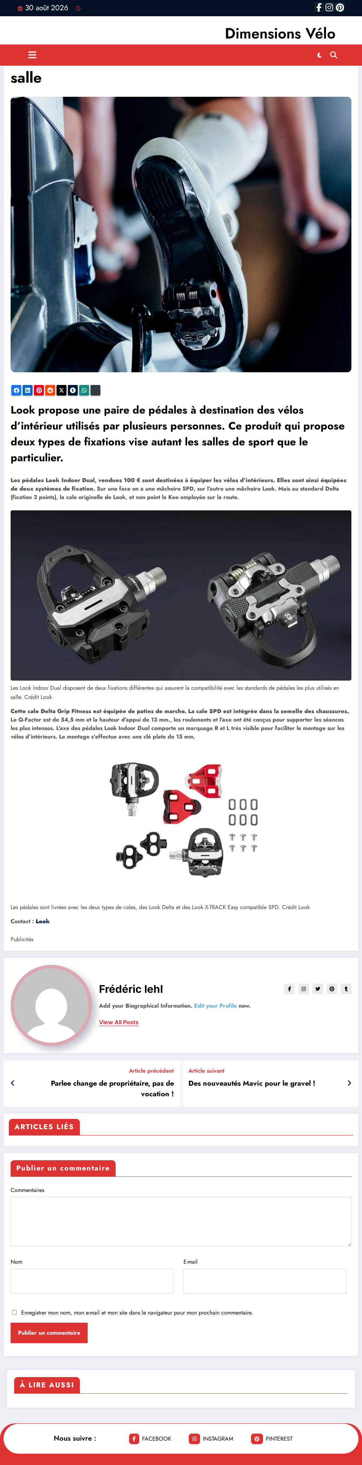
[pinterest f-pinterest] (339, 7)
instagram (218, 1439)
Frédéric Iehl (131, 989)
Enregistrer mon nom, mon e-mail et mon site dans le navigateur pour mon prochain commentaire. (137, 1313)
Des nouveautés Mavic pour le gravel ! (251, 1083)
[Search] (334, 55)
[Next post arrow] (349, 1083)
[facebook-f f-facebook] (319, 7)
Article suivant (206, 1070)
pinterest (279, 1439)
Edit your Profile (215, 1006)
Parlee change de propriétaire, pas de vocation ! (112, 1088)
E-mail (190, 1262)
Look (43, 921)
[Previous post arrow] (13, 1083)
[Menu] (32, 55)
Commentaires (27, 1190)
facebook (156, 1439)
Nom (16, 1262)
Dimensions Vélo (280, 33)
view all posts (119, 1022)
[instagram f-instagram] (329, 7)
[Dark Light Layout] (320, 55)
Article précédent (151, 1070)
